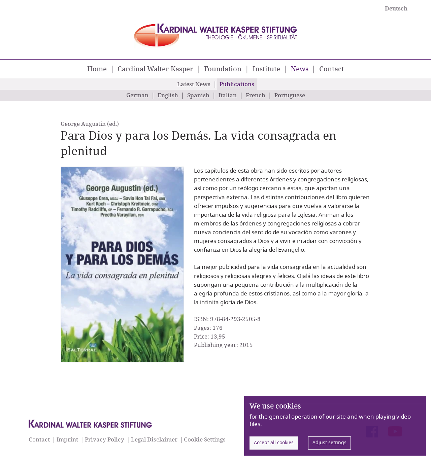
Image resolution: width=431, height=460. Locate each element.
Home (97, 69)
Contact (331, 69)
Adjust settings (329, 442)
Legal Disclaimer (154, 439)
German (137, 96)
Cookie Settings (205, 439)
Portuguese (289, 96)
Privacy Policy (104, 439)
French (255, 96)
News (300, 69)
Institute (266, 69)
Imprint (67, 439)
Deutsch (396, 9)
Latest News (193, 84)
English (168, 96)
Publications (237, 84)
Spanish (198, 96)
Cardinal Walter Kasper (155, 69)
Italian (228, 96)
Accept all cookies (274, 442)
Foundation (222, 69)
